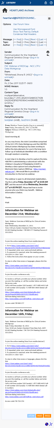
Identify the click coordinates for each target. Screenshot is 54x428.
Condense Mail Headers (24, 34)
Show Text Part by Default (25, 31)
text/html (25, 120)
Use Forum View (21, 24)
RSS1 (39, 416)
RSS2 (47, 416)
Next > (34, 39)
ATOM (31, 416)
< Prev (26, 39)
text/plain (9, 120)
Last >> (42, 39)
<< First (17, 39)
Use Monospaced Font (24, 29)
